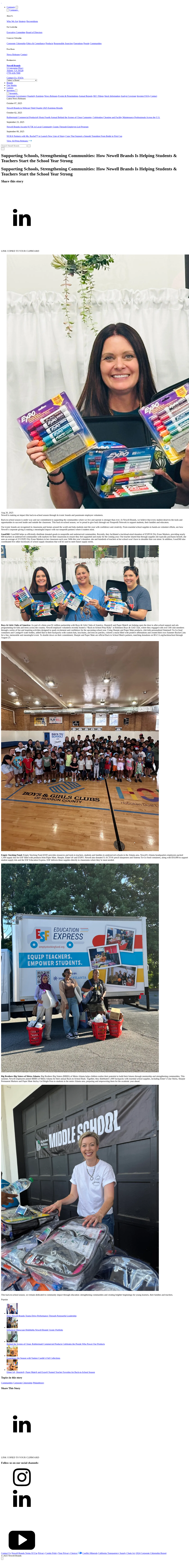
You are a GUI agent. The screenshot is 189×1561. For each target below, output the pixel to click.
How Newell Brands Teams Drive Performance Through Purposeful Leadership (42, 1316)
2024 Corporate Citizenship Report (151, 1553)
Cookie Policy (51, 1553)
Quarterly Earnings (35, 96)
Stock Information (112, 96)
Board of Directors (34, 32)
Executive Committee (16, 32)
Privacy (41, 1553)
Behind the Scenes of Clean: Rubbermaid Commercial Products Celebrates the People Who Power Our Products (56, 1344)
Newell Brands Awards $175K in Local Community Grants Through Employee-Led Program (47, 127)
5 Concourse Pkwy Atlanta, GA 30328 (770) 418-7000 (15, 69)
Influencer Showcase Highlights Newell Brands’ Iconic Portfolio (35, 1330)
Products (49, 43)
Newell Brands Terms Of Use (24, 1553)
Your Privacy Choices (68, 1553)
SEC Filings (98, 96)
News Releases (13, 54)
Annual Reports (86, 96)
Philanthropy (38, 1383)
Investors (11, 90)
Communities (96, 43)
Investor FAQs (143, 96)
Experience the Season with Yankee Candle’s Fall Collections (33, 1358)
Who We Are (12, 21)
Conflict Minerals (90, 1553)
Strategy (22, 21)
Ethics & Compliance (35, 43)
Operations (78, 43)
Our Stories (12, 85)
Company (11, 7)
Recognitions (32, 21)
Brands (10, 83)
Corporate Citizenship (16, 43)
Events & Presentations (68, 96)
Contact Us (6, 1553)
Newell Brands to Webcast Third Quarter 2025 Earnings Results (35, 108)
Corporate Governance (17, 96)
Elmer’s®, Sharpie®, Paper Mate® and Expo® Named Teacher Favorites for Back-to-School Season (51, 1372)
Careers (10, 88)
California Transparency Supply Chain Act (116, 1553)
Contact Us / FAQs (15, 78)
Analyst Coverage (128, 96)
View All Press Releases (17, 141)
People (86, 43)
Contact (23, 54)
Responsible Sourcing (63, 43)
